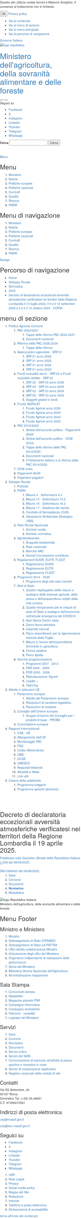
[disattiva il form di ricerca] (6, 100)
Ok (4, 13)
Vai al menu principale (24, 29)
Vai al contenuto (19, 21)
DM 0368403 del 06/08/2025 (19, 871)
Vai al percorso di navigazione (29, 34)
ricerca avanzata (12, 152)
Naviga (5, 260)
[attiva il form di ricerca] (1, 100)
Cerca (4, 142)
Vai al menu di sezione (24, 25)
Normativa (16, 286)
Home (13, 278)
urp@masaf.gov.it (12, 1119)
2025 (12, 290)
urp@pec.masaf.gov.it (15, 1126)
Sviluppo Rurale (19, 282)
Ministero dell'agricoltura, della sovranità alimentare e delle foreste (30, 72)
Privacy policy (17, 13)
